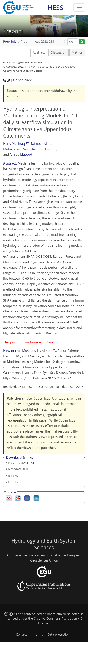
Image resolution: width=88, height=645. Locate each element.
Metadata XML (18, 469)
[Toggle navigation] (79, 7)
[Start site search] (82, 41)
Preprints (9, 41)
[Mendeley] (9, 498)
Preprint (14, 462)
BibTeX (13, 476)
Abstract (39, 52)
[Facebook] (27, 498)
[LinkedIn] (36, 498)
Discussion (58, 52)
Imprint (37, 634)
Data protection (58, 634)
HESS (55, 7)
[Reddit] (18, 498)
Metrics (77, 52)
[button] (65, 41)
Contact (21, 634)
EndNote (14, 482)
